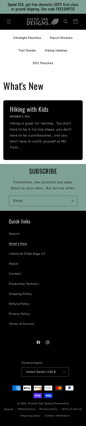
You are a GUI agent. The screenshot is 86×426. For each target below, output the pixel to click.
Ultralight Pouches (27, 38)
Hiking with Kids (29, 109)
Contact (15, 274)
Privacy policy (48, 409)
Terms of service (72, 409)
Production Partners (24, 284)
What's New (18, 244)
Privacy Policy (19, 314)
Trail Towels (27, 50)
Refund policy (26, 409)
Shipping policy (31, 415)
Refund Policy (19, 304)
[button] (9, 21)
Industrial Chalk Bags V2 (27, 254)
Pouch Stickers (61, 38)
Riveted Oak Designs (41, 403)
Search (14, 234)
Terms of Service (21, 324)
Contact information (57, 415)
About (13, 264)
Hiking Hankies (56, 50)
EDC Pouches (43, 63)
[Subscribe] (72, 201)
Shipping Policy (20, 294)
